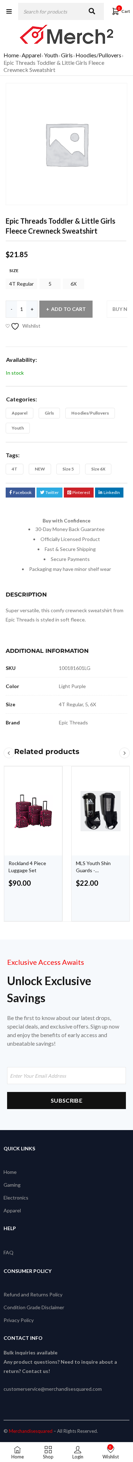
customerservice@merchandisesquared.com (53, 1389)
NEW (40, 469)
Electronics (16, 1198)
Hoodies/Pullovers (98, 55)
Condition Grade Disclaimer (34, 1307)
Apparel (31, 55)
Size (13, 270)
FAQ (8, 1252)
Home (11, 55)
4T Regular (21, 284)
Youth (51, 55)
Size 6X (98, 469)
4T (14, 469)
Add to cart (68, 309)
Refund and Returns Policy (33, 1294)
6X (74, 284)
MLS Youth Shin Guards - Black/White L (93, 870)
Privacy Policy (19, 1320)
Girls (67, 55)
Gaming (12, 1185)
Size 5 (68, 469)
